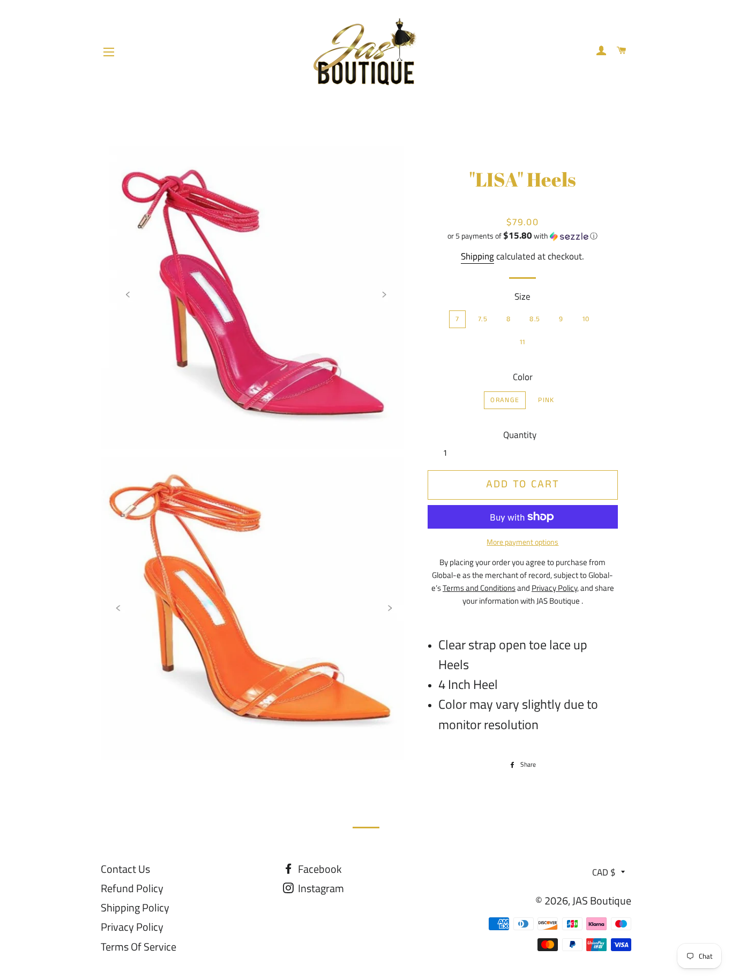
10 (586, 319)
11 (523, 342)
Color (523, 377)
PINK (546, 400)
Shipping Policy (135, 907)
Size (522, 296)
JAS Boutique (601, 900)
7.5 (483, 319)
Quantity (519, 435)
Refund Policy (132, 888)
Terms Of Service (138, 946)
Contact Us (125, 869)
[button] (523, 235)
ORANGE (504, 400)
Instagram (320, 888)
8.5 (534, 319)
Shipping (477, 256)
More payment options (522, 541)
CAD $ (604, 872)
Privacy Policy (132, 926)
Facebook (319, 869)
